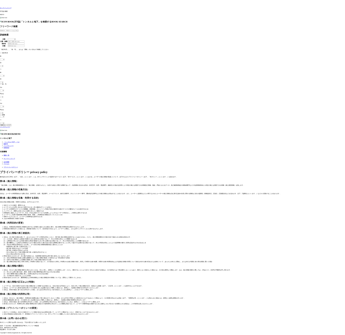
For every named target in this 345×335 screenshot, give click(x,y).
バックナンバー (5, 127)
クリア (9, 125)
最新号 (6, 144)
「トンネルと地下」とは (11, 142)
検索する (3, 125)
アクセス (6, 164)
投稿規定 (6, 147)
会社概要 (6, 162)
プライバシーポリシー (11, 167)
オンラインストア (6, 8)
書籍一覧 (6, 155)
